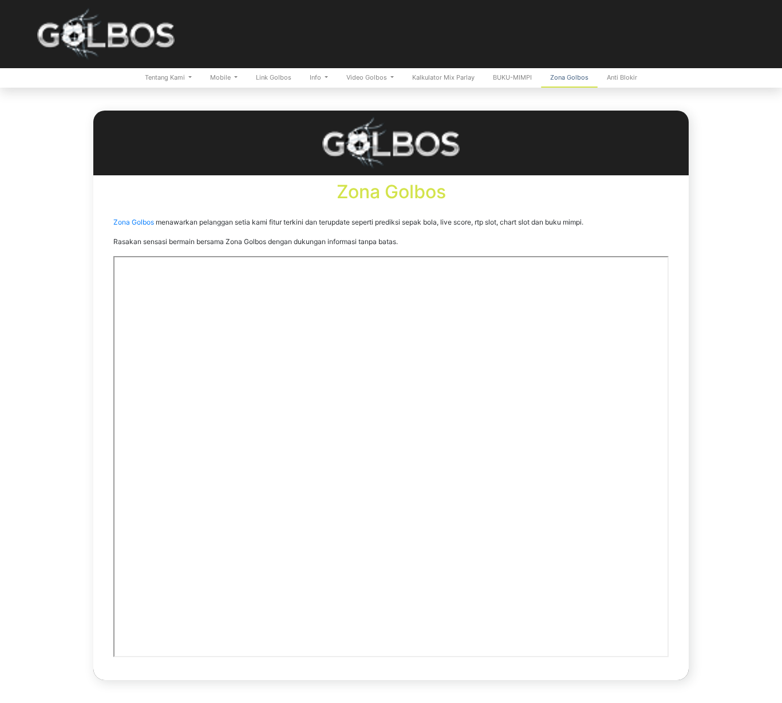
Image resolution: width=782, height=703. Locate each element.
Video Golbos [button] (367, 77)
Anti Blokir (622, 77)
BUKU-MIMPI (512, 77)
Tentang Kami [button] (166, 77)
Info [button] (316, 77)
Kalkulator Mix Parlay (443, 77)
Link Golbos (273, 77)
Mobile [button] (221, 77)
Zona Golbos (569, 77)
